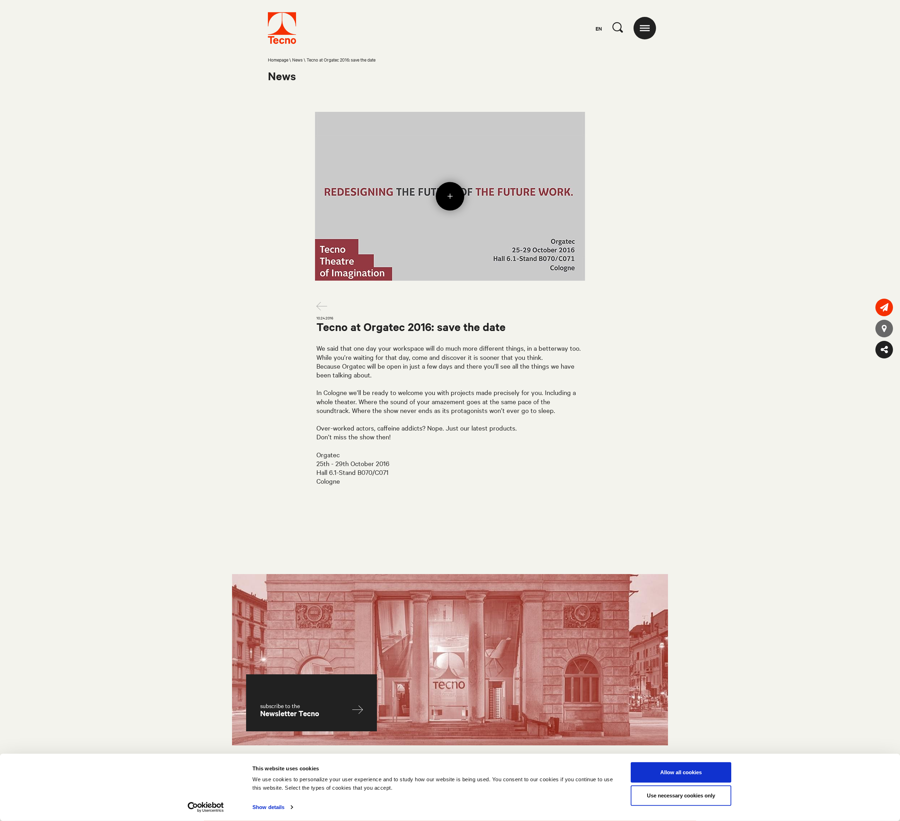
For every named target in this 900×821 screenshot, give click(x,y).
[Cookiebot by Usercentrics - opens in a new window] (206, 807)
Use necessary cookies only (681, 795)
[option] (450, 196)
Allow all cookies (681, 772)
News (297, 59)
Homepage (278, 59)
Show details (268, 807)
